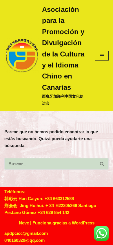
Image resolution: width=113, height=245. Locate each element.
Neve (24, 222)
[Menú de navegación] (102, 56)
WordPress (83, 222)
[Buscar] (102, 164)
